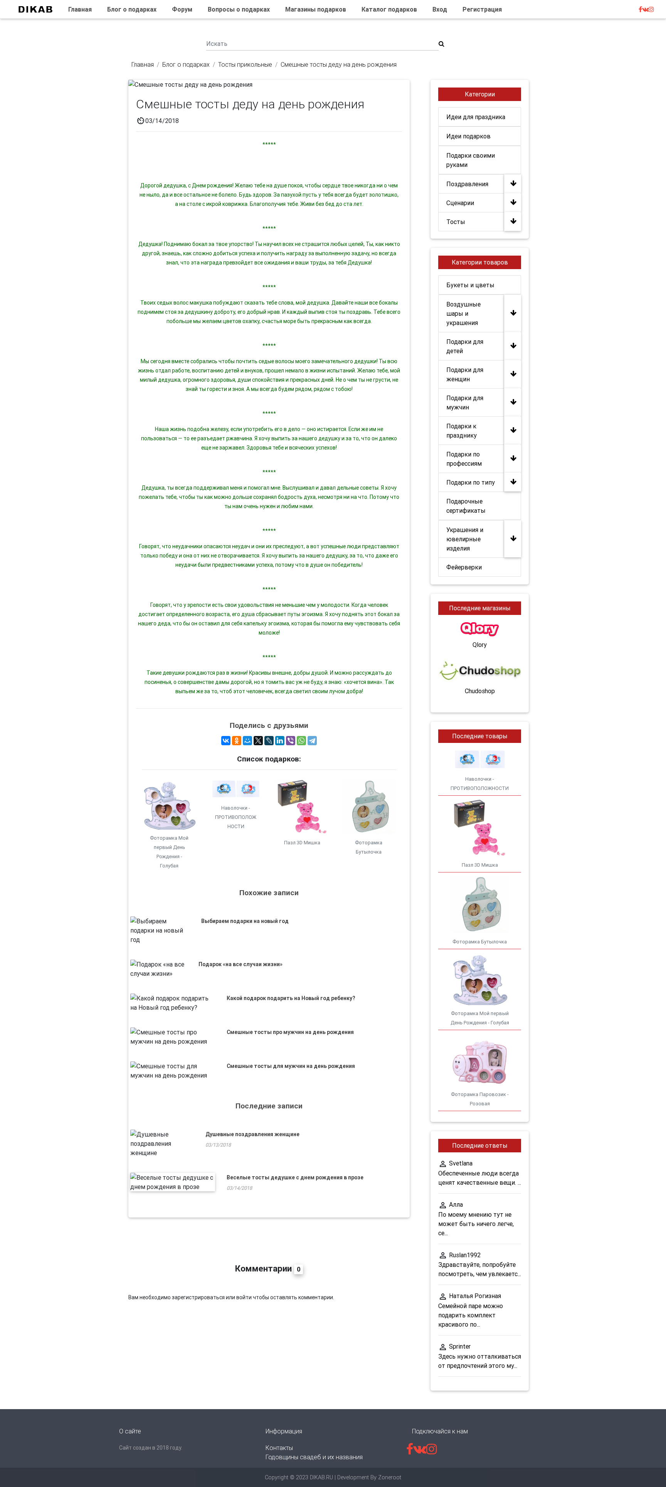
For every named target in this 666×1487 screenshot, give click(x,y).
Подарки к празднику (461, 430)
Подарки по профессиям (464, 458)
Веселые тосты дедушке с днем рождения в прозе (295, 1177)
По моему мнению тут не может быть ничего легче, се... (476, 1224)
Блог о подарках (131, 9)
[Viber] (290, 740)
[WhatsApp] (301, 740)
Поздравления (467, 184)
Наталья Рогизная (475, 1296)
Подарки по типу (470, 482)
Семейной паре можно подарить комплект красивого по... (470, 1315)
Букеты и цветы (470, 285)
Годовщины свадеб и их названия (314, 1457)
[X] (258, 740)
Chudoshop (480, 691)
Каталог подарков (389, 9)
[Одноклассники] (236, 740)
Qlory (480, 644)
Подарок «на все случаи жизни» (240, 964)
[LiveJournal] (269, 740)
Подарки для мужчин (464, 402)
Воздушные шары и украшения (463, 313)
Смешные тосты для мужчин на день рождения (291, 1066)
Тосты (455, 222)
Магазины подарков (315, 9)
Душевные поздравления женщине (252, 1134)
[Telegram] (312, 740)
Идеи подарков (468, 136)
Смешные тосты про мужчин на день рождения (290, 1032)
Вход (439, 9)
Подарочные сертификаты (466, 505)
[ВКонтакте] (225, 740)
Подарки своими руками (470, 160)
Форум (182, 9)
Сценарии (460, 203)
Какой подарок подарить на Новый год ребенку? (291, 998)
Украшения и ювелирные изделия (464, 539)
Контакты (279, 1448)
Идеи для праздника (475, 117)
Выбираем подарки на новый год (245, 921)
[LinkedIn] (279, 740)
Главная (80, 9)
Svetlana (461, 1163)
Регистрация (482, 9)
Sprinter (460, 1346)
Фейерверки (464, 567)
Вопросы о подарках (239, 9)
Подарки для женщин (464, 374)
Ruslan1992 (465, 1255)
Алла (456, 1204)
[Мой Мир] (247, 740)
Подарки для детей (464, 346)
